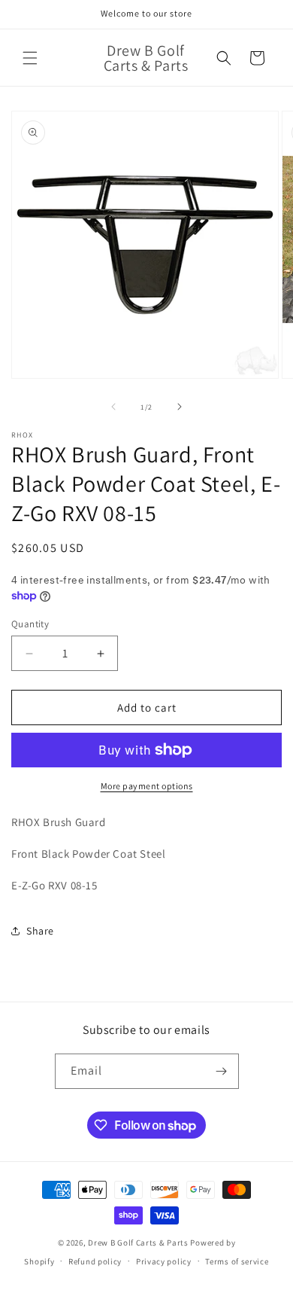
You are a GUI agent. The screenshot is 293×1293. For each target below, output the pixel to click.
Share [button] (40, 931)
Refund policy (95, 1261)
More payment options (147, 785)
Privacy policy (164, 1261)
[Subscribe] (221, 1071)
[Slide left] (113, 406)
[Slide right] (179, 406)
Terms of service (236, 1261)
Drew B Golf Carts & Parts (139, 1242)
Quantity (30, 624)
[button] (30, 58)
